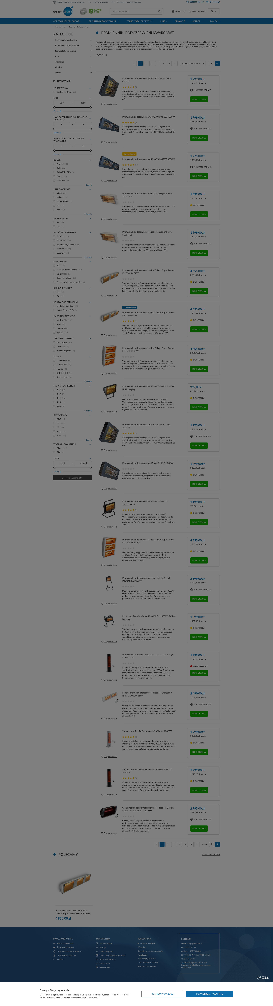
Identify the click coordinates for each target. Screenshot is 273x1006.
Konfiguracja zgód (162, 994)
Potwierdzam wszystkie (209, 994)
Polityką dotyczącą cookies (104, 995)
